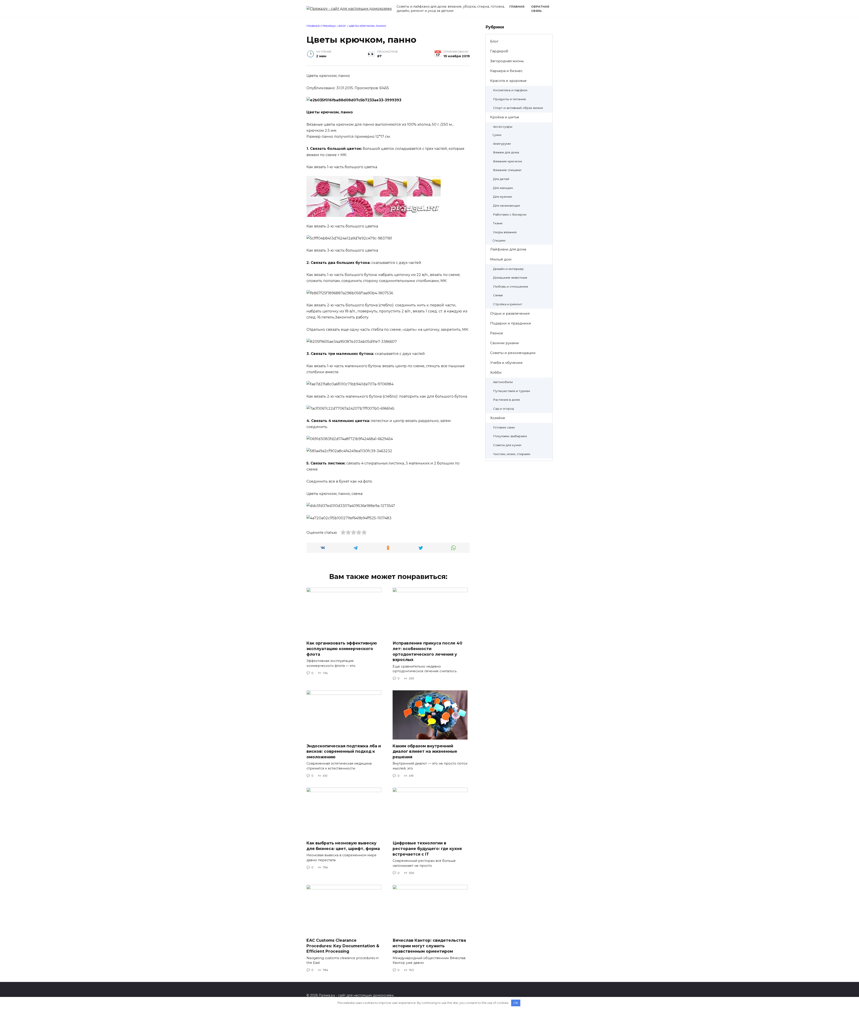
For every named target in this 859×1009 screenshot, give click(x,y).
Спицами (498, 240)
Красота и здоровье (508, 80)
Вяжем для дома (506, 152)
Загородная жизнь (507, 61)
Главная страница (321, 26)
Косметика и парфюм (510, 90)
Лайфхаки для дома (508, 249)
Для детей (501, 179)
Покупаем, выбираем (510, 436)
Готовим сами (504, 427)
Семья (498, 295)
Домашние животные (510, 277)
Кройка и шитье (504, 117)
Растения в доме (506, 399)
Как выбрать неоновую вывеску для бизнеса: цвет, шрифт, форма (343, 846)
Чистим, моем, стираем (511, 454)
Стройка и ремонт (507, 304)
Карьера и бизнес (506, 71)
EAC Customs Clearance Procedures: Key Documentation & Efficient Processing (342, 946)
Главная (516, 6)
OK (515, 1003)
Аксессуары (502, 126)
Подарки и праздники (510, 323)
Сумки (496, 135)
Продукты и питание (509, 99)
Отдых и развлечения (509, 313)
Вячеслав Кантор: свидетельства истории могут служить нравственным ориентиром (429, 946)
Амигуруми (502, 143)
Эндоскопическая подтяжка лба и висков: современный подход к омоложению (343, 751)
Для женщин (503, 188)
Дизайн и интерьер (508, 269)
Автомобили (503, 382)
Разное (496, 333)
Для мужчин (502, 196)
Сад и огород (503, 408)
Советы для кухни (507, 445)
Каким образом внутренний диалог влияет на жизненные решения (425, 751)
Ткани (497, 223)
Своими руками (504, 343)
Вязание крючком (507, 161)
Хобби (496, 372)
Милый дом (500, 259)
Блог (342, 26)
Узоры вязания (505, 232)
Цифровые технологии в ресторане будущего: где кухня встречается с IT (427, 848)
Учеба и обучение (506, 362)
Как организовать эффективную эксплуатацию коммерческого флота (341, 648)
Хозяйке (497, 418)
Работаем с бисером (509, 214)
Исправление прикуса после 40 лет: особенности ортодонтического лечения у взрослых (427, 651)
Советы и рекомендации (513, 353)
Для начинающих (506, 205)
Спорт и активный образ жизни (518, 108)
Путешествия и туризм (511, 391)
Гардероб (499, 51)
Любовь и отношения (510, 286)
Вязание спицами (507, 170)
